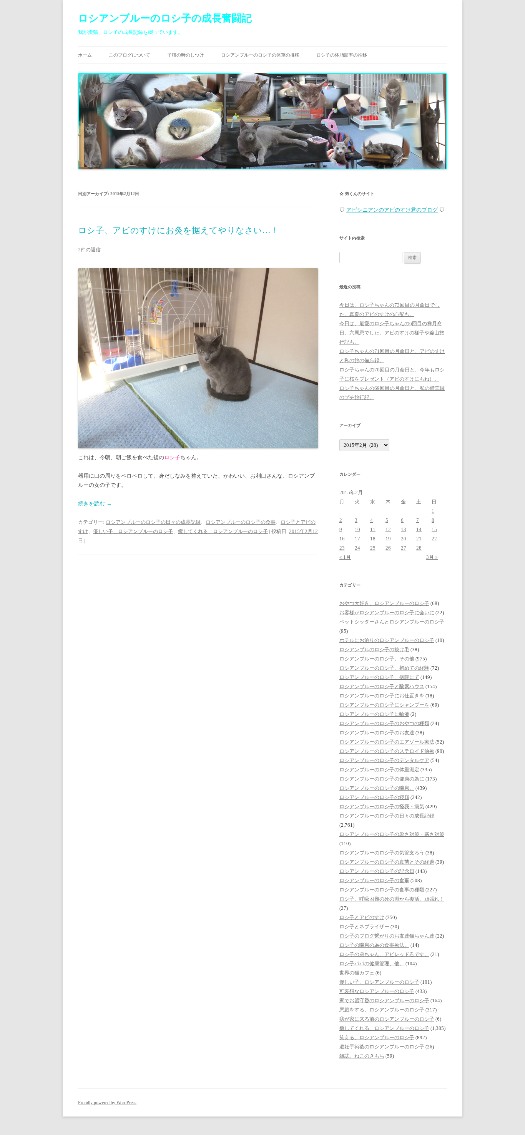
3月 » (432, 557)
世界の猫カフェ (356, 973)
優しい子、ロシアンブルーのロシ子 (133, 531)
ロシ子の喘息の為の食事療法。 (374, 945)
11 (372, 529)
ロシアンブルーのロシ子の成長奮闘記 (165, 18)
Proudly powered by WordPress (107, 1102)
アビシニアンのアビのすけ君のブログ (392, 210)
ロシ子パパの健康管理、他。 (371, 963)
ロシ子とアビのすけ (361, 917)
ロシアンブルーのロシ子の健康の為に (381, 779)
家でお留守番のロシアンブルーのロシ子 (384, 1000)
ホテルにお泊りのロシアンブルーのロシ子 (386, 640)
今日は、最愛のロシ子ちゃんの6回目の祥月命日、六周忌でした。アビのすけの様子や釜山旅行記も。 (391, 333)
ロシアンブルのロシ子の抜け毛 (374, 649)
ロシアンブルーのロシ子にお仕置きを (381, 696)
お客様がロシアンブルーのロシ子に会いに (386, 612)
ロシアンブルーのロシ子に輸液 (374, 714)
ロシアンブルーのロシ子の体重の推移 (260, 55)
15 (434, 529)
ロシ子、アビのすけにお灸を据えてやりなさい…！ (178, 230)
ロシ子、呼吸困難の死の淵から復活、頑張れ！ (391, 899)
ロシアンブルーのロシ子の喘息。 (376, 788)
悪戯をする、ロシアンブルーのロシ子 (381, 1010)
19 (388, 539)
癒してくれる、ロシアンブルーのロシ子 (223, 531)
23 (342, 548)
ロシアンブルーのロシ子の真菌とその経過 (386, 862)
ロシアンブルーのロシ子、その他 (376, 659)
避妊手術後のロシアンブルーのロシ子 (381, 1047)
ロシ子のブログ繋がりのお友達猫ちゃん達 (386, 936)
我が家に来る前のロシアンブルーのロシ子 (386, 1019)
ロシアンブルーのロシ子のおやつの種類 (384, 723)
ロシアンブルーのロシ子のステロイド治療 (386, 751)
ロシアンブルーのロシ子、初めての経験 (384, 668)
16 (342, 539)
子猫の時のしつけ (185, 55)
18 (372, 539)
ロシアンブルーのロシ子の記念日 (376, 871)
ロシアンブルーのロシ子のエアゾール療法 (386, 742)
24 (357, 548)
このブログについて (129, 55)
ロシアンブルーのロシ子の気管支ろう (381, 853)
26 (388, 548)
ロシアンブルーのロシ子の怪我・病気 (381, 806)
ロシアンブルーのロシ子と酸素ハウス (381, 686)
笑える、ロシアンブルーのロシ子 (376, 1037)
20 (403, 539)
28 (419, 548)
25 (372, 548)
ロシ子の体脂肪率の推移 (341, 55)
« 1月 (345, 557)
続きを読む (95, 503)
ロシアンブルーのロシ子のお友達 (376, 732)
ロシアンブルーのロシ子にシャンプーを (384, 705)
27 (403, 548)
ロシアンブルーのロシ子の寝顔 (374, 797)
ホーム (85, 55)
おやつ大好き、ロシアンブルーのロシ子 (384, 603)
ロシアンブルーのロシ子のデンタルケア (384, 760)
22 (434, 539)
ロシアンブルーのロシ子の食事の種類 (381, 890)
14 (419, 529)
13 (403, 529)
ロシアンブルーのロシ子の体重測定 (379, 769)
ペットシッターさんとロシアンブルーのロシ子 (391, 622)
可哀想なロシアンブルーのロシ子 (376, 991)
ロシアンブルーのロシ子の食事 (241, 522)
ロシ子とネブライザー (364, 926)
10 (357, 529)
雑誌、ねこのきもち (361, 1056)
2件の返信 (89, 249)
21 (419, 539)
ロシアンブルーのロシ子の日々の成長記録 (153, 522)
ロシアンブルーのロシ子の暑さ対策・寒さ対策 (391, 834)
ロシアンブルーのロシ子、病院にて (379, 677)
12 (388, 529)
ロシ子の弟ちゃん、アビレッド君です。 (384, 954)
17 (357, 539)
